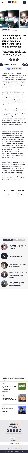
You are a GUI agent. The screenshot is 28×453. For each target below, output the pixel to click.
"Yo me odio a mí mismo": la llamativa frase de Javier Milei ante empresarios (9, 410)
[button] (10, 59)
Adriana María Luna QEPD (16, 256)
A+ (24, 64)
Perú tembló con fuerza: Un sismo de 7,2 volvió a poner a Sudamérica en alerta (17, 283)
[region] (14, 206)
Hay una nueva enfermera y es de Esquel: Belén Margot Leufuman (17, 247)
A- (26, 64)
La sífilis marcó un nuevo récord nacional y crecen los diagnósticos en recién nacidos (9, 398)
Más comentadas (19, 239)
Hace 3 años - (6, 30)
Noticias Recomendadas (16, 378)
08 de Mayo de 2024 (6, 29)
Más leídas (8, 239)
